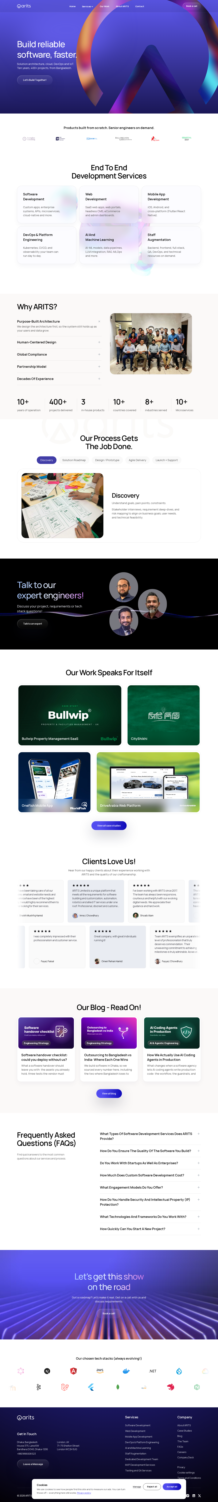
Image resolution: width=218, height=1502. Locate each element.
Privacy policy (84, 1492)
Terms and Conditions (189, 1478)
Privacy (181, 1467)
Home (72, 6)
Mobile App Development (138, 1436)
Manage (137, 1486)
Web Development (135, 1431)
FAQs (180, 1446)
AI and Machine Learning (138, 1448)
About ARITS (122, 6)
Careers (181, 1452)
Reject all (152, 1486)
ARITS (28, 1495)
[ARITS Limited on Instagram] (188, 1496)
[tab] (47, 460)
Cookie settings (186, 1472)
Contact (139, 6)
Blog (179, 1436)
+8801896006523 (26, 1453)
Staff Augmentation (135, 1453)
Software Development (137, 1425)
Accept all (172, 1486)
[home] (24, 6)
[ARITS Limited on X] (199, 1495)
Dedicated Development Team (141, 1459)
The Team (182, 1441)
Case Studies (184, 1430)
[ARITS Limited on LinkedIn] (194, 1496)
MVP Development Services (140, 1464)
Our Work (104, 6)
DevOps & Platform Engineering (142, 1442)
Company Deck (185, 1457)
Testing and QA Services (138, 1470)
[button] (87, 7)
